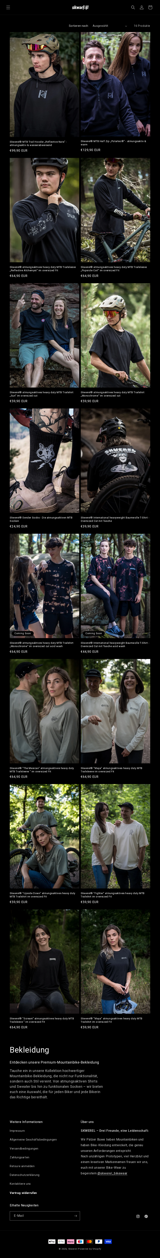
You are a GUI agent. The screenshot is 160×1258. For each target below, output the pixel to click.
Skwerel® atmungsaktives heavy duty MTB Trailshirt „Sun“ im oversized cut (41, 394)
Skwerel (72, 1249)
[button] (8, 7)
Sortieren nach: (79, 25)
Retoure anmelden (22, 1166)
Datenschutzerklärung (25, 1175)
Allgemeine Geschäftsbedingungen (33, 1139)
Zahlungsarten (19, 1157)
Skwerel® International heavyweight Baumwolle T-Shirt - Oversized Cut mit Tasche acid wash (115, 644)
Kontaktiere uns (20, 1183)
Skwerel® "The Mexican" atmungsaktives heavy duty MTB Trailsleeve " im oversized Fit (42, 770)
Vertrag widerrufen (23, 1193)
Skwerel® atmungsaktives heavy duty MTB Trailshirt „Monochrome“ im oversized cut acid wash (41, 644)
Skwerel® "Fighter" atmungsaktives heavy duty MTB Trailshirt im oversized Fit (113, 895)
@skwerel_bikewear (112, 1173)
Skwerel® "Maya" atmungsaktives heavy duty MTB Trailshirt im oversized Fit (111, 1020)
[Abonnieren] (75, 1215)
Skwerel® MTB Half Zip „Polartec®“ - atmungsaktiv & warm (113, 143)
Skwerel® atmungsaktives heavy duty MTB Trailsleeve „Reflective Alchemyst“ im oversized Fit (43, 269)
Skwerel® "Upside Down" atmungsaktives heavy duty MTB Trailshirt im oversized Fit (42, 895)
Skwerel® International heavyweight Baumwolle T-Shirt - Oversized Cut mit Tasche (115, 519)
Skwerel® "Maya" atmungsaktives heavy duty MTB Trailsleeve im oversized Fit (111, 770)
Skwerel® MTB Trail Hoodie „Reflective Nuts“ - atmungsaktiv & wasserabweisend (38, 143)
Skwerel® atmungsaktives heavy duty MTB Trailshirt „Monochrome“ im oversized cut (112, 394)
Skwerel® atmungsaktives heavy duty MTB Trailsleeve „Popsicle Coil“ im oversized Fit (114, 269)
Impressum (17, 1130)
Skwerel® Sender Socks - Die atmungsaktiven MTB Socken (41, 519)
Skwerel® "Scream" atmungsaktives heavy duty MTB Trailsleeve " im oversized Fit (42, 1020)
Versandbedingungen (24, 1148)
